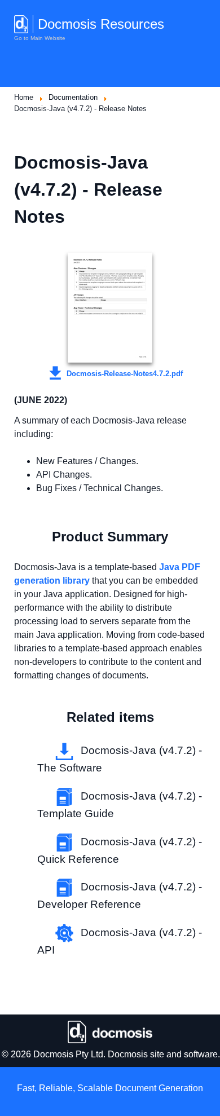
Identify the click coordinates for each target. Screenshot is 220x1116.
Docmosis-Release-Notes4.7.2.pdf (123, 373)
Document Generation (159, 1088)
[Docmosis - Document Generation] (110, 1032)
